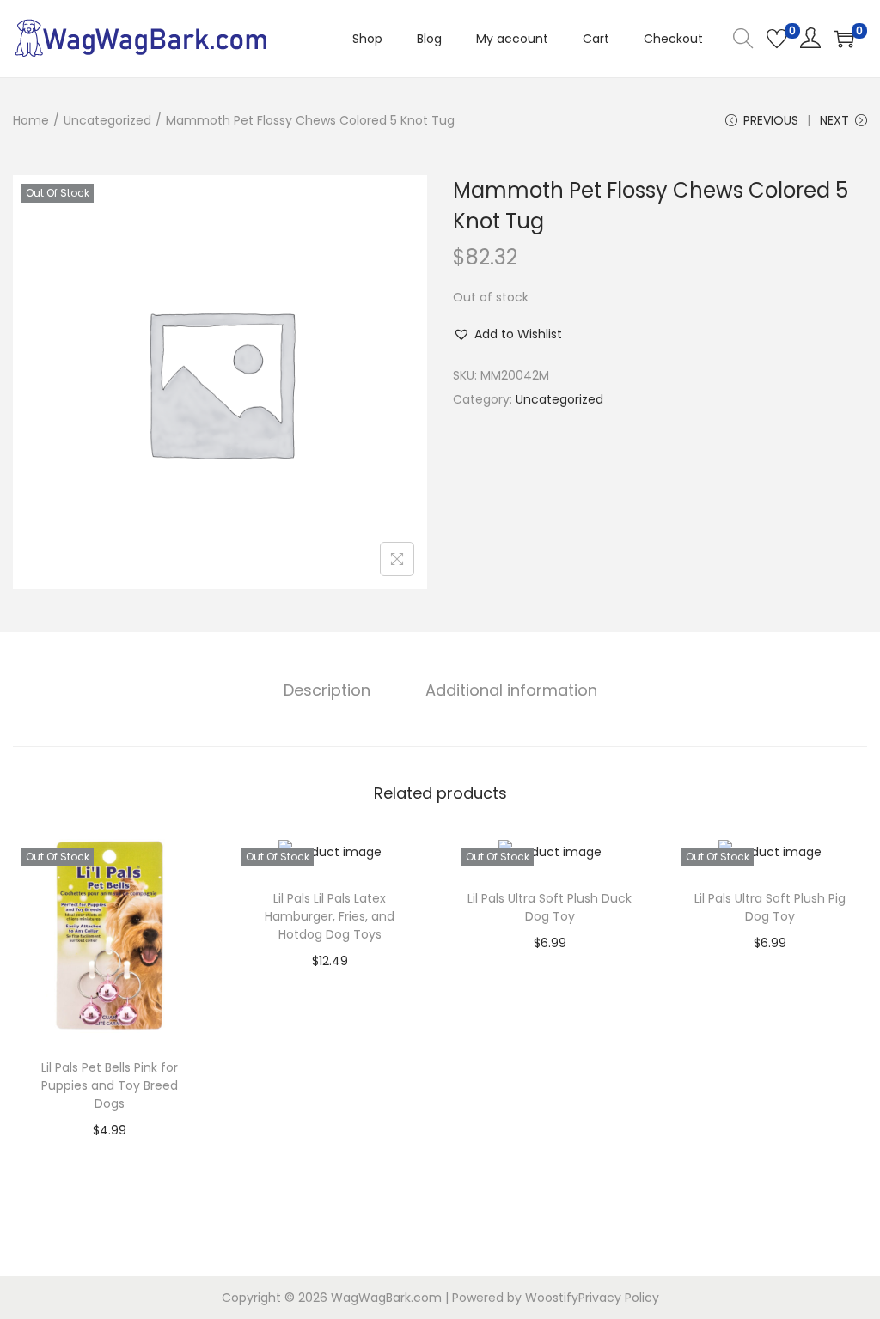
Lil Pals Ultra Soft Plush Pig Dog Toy (770, 907)
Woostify (551, 1297)
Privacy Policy (618, 1297)
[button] (507, 334)
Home (31, 120)
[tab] (327, 690)
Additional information (511, 690)
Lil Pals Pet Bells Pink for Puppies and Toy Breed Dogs (109, 1085)
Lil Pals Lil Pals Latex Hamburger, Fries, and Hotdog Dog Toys (329, 916)
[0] (777, 38)
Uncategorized (107, 120)
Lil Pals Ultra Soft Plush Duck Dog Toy (550, 907)
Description (327, 690)
